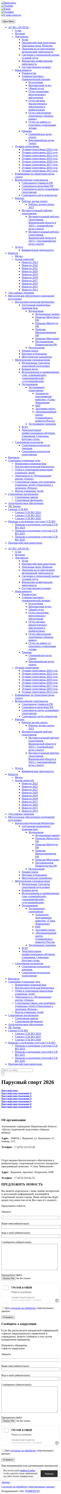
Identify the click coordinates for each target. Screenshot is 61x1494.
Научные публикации (34, 353)
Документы (21, 36)
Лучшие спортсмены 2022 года (40, 155)
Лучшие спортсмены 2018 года (40, 161)
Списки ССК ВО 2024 (28, 512)
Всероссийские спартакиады (31, 179)
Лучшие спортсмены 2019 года (40, 158)
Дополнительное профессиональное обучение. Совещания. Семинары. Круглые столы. (38, 435)
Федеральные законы (47, 314)
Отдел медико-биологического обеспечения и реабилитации (37, 105)
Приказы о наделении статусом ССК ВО (31, 521)
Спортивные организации (23, 494)
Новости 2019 (30, 274)
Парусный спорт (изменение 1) (16, 1093)
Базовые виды (30, 369)
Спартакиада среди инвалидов (39, 195)
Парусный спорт (9, 1090)
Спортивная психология (29, 442)
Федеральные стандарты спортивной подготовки (36, 364)
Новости (13, 253)
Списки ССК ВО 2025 (28, 515)
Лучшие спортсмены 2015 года (40, 170)
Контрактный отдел (39, 85)
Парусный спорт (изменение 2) (16, 1096)
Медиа (19, 256)
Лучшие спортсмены (27, 146)
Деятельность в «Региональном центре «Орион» (33, 477)
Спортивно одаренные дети (24, 460)
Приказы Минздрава (47, 338)
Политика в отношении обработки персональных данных (30, 1481)
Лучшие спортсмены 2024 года (40, 149)
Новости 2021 (30, 268)
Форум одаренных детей (29, 491)
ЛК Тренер (14, 506)
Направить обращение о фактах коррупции (14, 1347)
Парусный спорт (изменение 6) (16, 1106)
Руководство (29, 73)
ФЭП (25, 426)
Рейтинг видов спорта (34, 201)
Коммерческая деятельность (38, 250)
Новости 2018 (30, 277)
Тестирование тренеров (42, 423)
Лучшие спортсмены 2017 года (40, 164)
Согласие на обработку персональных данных (28, 1486)
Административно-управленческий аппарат (36, 78)
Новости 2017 (30, 280)
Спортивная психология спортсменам (36, 453)
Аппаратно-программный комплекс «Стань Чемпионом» (45, 398)
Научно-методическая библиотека (34, 301)
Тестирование (30, 384)
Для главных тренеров (21, 292)
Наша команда (23, 70)
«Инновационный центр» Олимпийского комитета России (45, 416)
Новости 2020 (30, 271)
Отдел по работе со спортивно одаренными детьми (42, 124)
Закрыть (6, 1211)
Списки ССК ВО (18, 509)
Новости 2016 (30, 283)
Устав (25, 39)
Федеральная (35, 311)
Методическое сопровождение (32, 359)
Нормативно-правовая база (30, 463)
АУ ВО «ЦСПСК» (18, 27)
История (20, 33)
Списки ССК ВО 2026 (28, 518)
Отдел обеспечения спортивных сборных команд (40, 115)
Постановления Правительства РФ (46, 343)
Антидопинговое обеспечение (25, 503)
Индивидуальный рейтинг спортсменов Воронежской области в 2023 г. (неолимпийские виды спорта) (43, 237)
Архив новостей (24, 259)
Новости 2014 (30, 289)
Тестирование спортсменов (36, 389)
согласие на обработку (23, 1308)
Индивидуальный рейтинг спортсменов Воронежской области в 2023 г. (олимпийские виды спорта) (43, 222)
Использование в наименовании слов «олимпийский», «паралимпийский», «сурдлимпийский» (40, 377)
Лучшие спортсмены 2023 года (40, 152)
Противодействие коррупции (39, 42)
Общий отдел (36, 88)
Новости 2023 (30, 262)
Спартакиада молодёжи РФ (37, 186)
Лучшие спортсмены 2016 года (40, 167)
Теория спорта (30, 350)
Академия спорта (45, 408)
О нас (18, 30)
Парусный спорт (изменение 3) (16, 1098)
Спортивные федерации (29, 500)
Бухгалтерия (35, 82)
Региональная (36, 347)
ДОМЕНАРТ (32, 1491)
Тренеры (27, 131)
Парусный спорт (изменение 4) (16, 1101)
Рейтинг (20, 198)
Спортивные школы (26, 497)
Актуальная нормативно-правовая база (36, 306)
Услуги (19, 247)
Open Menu (8, 21)
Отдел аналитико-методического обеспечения (38, 94)
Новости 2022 (30, 265)
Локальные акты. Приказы (37, 45)
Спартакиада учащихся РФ (37, 182)
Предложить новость (13, 1205)
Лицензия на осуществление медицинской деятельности (38, 50)
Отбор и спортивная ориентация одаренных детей (34, 471)
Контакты (13, 457)
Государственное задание (36, 67)
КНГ (38, 405)
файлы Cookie (27, 1470)
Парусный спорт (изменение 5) (16, 1104)
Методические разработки (37, 356)
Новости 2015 (30, 286)
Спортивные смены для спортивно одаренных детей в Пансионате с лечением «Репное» (35, 484)
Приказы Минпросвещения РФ (45, 332)
